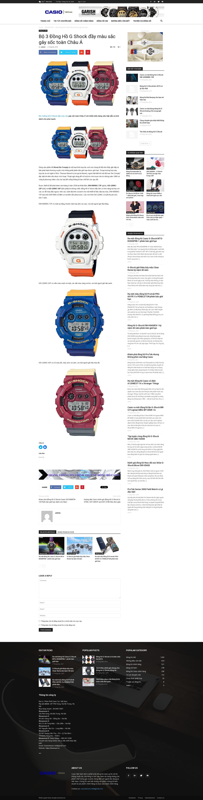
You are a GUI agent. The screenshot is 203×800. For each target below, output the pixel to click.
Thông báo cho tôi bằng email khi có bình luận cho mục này (61, 621)
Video (128, 685)
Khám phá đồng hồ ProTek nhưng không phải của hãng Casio (143, 355)
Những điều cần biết (120, 21)
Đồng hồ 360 (102, 21)
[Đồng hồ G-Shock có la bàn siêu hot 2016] (88, 660)
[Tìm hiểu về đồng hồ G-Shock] (132, 135)
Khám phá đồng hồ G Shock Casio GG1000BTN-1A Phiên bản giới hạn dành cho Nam (57, 500)
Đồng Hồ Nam (131, 668)
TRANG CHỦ (45, 21)
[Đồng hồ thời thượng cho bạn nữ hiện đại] (132, 100)
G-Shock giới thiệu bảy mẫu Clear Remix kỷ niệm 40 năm (143, 268)
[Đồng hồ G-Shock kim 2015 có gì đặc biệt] (132, 89)
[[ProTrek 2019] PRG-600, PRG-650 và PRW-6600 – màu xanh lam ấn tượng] (155, 207)
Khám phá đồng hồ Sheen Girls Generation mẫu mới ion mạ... (135, 217)
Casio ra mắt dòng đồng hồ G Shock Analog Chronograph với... (151, 111)
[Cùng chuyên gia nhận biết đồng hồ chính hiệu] (132, 123)
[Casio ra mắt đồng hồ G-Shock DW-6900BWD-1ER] (132, 78)
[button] (161, 21)
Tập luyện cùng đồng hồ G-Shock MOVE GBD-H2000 (143, 437)
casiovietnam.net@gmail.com (92, 789)
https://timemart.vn (53, 748)
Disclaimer (132, 798)
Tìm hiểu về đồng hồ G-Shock (151, 132)
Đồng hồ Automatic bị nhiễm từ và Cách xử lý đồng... (133, 174)
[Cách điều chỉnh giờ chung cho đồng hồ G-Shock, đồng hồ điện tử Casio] (88, 671)
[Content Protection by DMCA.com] (40, 753)
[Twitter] (158, 1)
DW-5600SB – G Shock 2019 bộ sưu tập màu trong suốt (154, 174)
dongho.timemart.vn (135, 233)
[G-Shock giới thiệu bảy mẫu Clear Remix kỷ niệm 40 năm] (79, 546)
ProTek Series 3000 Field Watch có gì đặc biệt (145, 490)
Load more (144, 143)
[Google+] (154, 1)
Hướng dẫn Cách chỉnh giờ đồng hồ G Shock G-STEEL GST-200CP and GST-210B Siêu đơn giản (102, 500)
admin (43, 47)
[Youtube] (162, 1)
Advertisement (150, 798)
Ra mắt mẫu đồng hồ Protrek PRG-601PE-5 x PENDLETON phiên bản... (63, 682)
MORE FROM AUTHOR (66, 532)
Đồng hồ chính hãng (84, 21)
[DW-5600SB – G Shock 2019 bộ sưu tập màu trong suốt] (155, 163)
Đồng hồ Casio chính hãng (136, 671)
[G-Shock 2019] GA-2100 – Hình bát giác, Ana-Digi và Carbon (134, 195)
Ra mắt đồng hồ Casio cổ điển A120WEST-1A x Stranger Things (143, 382)
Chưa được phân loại (134, 678)
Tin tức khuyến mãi (62, 21)
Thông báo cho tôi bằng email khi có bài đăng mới (58, 625)
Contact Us (160, 798)
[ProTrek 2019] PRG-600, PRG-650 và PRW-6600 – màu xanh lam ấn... (155, 218)
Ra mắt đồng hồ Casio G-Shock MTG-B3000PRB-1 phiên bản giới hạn (145, 239)
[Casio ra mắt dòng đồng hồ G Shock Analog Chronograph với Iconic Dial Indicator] (132, 111)
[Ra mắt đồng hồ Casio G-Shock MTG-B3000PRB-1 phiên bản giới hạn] (51, 546)
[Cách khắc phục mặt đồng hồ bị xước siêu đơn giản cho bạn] (88, 682)
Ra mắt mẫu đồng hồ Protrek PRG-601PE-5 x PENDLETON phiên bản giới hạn (107, 559)
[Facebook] (151, 1)
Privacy (140, 798)
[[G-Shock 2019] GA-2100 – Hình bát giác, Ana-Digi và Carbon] (135, 185)
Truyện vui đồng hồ (142, 21)
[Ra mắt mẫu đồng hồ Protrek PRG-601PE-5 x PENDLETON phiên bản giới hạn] (108, 546)
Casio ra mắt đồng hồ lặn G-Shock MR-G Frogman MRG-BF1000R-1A (146, 408)
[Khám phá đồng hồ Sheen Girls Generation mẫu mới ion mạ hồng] (135, 207)
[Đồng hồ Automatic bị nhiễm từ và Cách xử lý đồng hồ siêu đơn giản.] (135, 163)
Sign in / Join (82, 1)
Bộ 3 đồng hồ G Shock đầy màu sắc (53, 116)
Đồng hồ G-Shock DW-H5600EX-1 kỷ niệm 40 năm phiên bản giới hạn (144, 326)
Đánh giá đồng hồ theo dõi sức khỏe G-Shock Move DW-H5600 (146, 464)
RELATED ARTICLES (47, 532)
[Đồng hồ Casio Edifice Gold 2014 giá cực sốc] (155, 185)
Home (41, 27)
